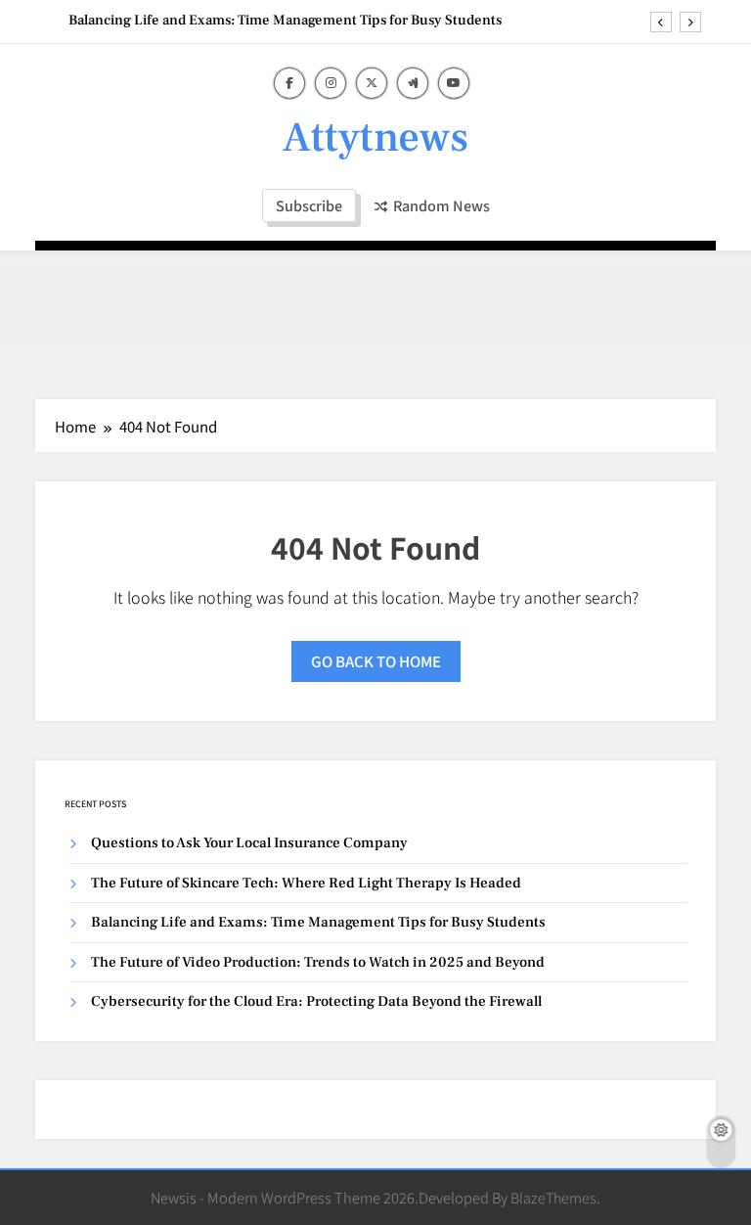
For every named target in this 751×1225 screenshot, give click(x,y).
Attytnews (375, 137)
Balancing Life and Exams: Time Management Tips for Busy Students (285, 20)
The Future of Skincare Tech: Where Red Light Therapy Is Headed (306, 883)
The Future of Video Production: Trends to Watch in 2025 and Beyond (318, 962)
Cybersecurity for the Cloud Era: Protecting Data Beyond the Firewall (316, 1001)
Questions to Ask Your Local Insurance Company (249, 843)
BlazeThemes (553, 1197)
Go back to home (376, 661)
